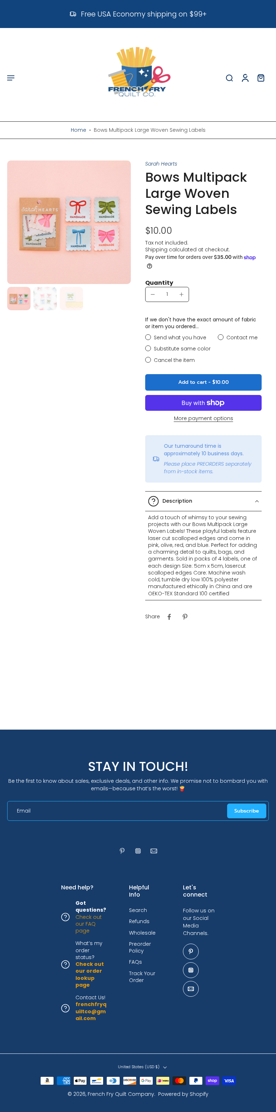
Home (78, 130)
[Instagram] (138, 851)
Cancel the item (174, 360)
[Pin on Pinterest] (185, 617)
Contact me (242, 337)
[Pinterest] (122, 851)
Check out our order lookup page (89, 974)
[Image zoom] (69, 222)
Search (138, 910)
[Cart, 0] (261, 77)
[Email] (154, 851)
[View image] (19, 298)
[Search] (229, 77)
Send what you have (180, 337)
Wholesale (142, 933)
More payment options (203, 419)
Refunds (139, 921)
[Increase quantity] (181, 294)
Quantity (159, 283)
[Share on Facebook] (169, 617)
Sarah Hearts (161, 163)
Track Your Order (142, 977)
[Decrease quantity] (153, 294)
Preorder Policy (140, 947)
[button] (11, 77)
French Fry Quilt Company (121, 1094)
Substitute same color (182, 348)
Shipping (157, 249)
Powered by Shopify (183, 1094)
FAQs (135, 962)
